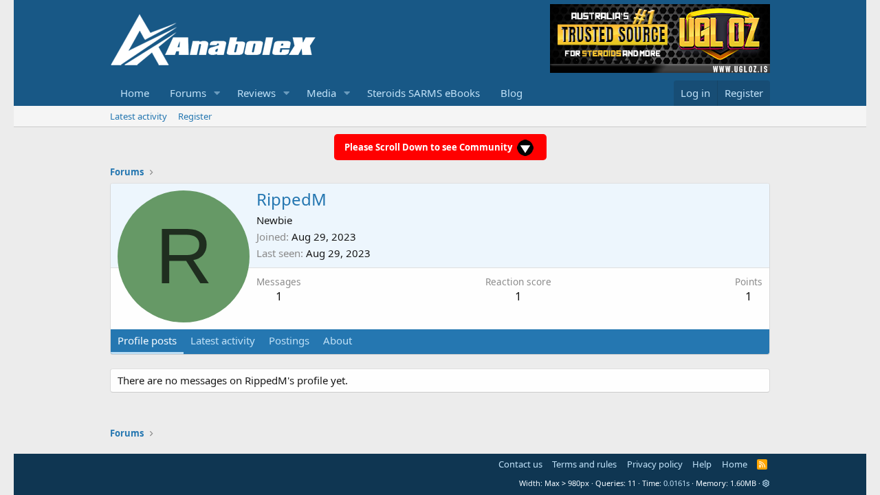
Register (195, 116)
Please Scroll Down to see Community (429, 147)
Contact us (520, 464)
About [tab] (337, 340)
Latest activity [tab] (222, 340)
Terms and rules (584, 464)
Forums (188, 93)
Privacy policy (655, 464)
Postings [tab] (289, 340)
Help (702, 464)
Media (321, 93)
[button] (217, 93)
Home (134, 93)
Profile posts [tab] (147, 340)
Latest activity (138, 116)
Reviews (256, 93)
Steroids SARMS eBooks (423, 93)
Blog (511, 93)
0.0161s (676, 483)
